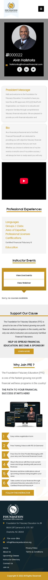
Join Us (6, 567)
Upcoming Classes (11, 555)
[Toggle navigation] (41, 9)
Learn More (24, 351)
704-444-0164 (13, 538)
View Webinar (24, 282)
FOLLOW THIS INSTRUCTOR (18, 492)
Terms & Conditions (34, 552)
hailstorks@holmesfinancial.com (26, 64)
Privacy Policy (31, 548)
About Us (7, 552)
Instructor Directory (11, 559)
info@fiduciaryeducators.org (19, 542)
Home (5, 548)
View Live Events (24, 275)
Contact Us (8, 563)
